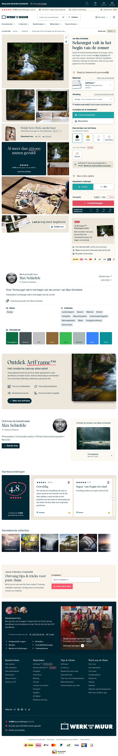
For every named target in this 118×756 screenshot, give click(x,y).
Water (80, 320)
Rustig (9, 312)
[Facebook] (22, 709)
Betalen (12, 645)
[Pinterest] (18, 709)
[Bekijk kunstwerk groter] (66, 37)
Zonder (84, 187)
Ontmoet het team (71, 645)
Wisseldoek (83, 121)
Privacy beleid (85, 739)
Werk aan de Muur (98, 660)
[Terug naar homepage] (15, 17)
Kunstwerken (7, 24)
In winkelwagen (95, 203)
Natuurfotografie (80, 316)
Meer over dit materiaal (105, 78)
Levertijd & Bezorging (44, 645)
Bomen (99, 312)
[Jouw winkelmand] (114, 17)
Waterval (89, 312)
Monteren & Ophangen (18, 648)
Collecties (23, 24)
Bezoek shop (104, 276)
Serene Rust (67, 325)
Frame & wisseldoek (86, 115)
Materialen (54, 24)
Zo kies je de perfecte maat (104, 94)
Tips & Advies (70, 24)
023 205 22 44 (38, 634)
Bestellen (39, 641)
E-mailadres (57, 575)
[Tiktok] (29, 709)
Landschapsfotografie (98, 316)
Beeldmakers (38, 24)
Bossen (80, 312)
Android (48, 136)
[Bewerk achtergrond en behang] (66, 42)
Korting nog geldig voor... (94, 210)
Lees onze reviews (24, 171)
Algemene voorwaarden (36, 739)
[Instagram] (14, 709)
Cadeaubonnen (41, 648)
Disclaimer (50, 739)
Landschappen (68, 312)
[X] (25, 709)
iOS (39, 136)
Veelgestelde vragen (17, 641)
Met (105, 187)
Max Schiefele (82, 38)
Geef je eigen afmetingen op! (93, 104)
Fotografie (66, 316)
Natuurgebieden (68, 320)
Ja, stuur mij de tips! (62, 586)
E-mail (51, 634)
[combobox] (49, 17)
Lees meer (105, 280)
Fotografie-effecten (94, 320)
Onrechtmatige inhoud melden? (67, 739)
